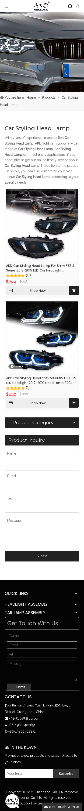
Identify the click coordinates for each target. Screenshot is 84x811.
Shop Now (38, 290)
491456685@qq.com (24, 718)
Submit (42, 556)
